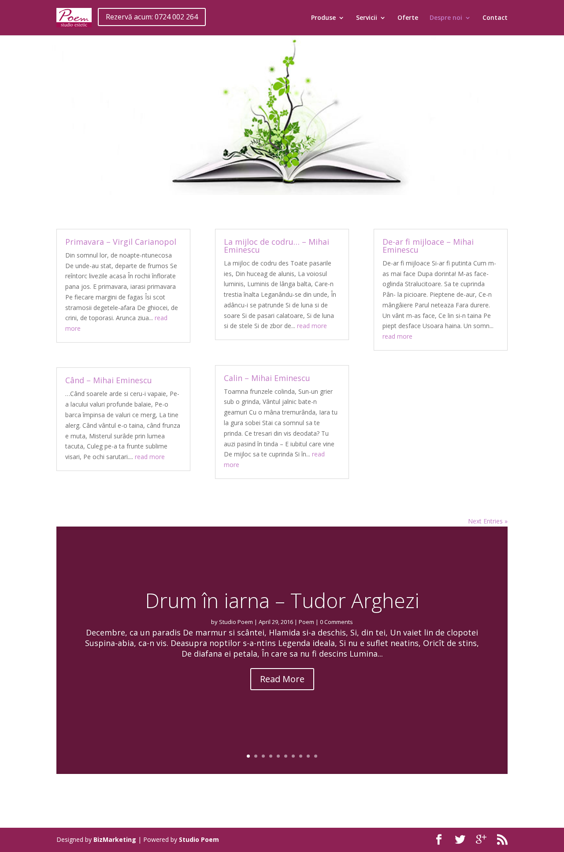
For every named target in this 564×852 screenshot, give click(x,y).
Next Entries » (488, 521)
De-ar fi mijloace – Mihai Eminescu (428, 245)
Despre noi (446, 18)
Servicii (366, 18)
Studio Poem (236, 622)
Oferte (407, 18)
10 (315, 756)
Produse (323, 18)
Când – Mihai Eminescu (108, 380)
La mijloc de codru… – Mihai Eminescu (276, 245)
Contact (495, 18)
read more (150, 456)
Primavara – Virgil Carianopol (120, 241)
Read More (282, 679)
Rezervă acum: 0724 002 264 (152, 17)
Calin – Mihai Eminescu (267, 378)
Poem (306, 622)
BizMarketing (114, 839)
